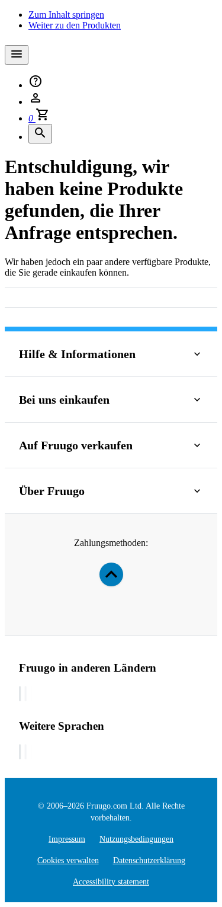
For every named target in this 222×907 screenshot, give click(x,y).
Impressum (67, 839)
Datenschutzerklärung (149, 860)
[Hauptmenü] (16, 55)
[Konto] (35, 102)
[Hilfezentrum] (35, 85)
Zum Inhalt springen (66, 14)
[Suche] (40, 133)
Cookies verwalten (68, 860)
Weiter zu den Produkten (74, 25)
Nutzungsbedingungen (136, 839)
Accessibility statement (111, 881)
